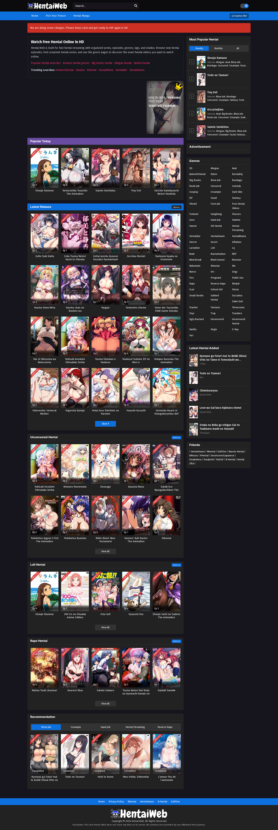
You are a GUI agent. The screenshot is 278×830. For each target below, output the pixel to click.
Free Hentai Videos (238, 205)
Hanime (80, 70)
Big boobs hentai (102, 63)
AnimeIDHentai (65, 70)
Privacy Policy (116, 801)
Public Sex (237, 277)
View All (176, 207)
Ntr (234, 265)
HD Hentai (216, 225)
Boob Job (212, 117)
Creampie (76, 727)
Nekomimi (194, 265)
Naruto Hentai (236, 451)
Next (105, 423)
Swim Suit (237, 301)
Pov (191, 277)
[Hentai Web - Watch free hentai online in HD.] (47, 7)
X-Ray (235, 329)
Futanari (193, 214)
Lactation (194, 247)
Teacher (193, 307)
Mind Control (218, 259)
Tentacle (215, 307)
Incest (214, 242)
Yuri (191, 335)
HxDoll (220, 459)
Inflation (236, 242)
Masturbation (218, 253)
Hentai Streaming (135, 727)
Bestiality (237, 174)
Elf (190, 197)
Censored (223, 65)
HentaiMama (106, 70)
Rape (192, 283)
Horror (193, 242)
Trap (213, 313)
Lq (233, 247)
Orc (212, 271)
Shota (235, 289)
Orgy (234, 271)
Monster (236, 259)
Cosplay (193, 191)
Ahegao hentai (122, 63)
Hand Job (105, 727)
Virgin (214, 329)
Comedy (236, 186)
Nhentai (211, 451)
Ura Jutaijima (215, 109)
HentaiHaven (137, 70)
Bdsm (214, 174)
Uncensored (217, 319)
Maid (191, 253)
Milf (234, 253)
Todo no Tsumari (217, 75)
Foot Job (215, 203)
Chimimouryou (209, 390)
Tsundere (237, 313)
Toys (191, 313)
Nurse (192, 271)
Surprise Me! (240, 16)
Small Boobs (196, 295)
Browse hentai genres (76, 63)
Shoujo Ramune (217, 58)
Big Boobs (227, 113)
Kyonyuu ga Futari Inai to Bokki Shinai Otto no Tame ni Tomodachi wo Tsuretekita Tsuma (223, 358)
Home (101, 801)
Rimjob (236, 283)
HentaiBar (121, 70)
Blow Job (46, 727)
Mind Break (195, 259)
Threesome (238, 307)
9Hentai (204, 455)
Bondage (212, 65)
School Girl (217, 289)
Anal (227, 62)
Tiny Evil (212, 92)
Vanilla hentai (142, 63)
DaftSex (221, 451)
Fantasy (234, 100)
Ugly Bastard (196, 319)
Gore (192, 219)
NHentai (91, 70)
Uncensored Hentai (238, 321)
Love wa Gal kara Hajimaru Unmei (220, 407)
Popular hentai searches (46, 63)
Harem (193, 225)
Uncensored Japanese (222, 455)
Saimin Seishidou (218, 127)
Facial (243, 65)
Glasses (236, 214)
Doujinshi (209, 459)
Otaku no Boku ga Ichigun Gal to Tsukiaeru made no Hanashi (220, 426)
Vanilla (192, 329)
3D (190, 168)
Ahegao (220, 62)
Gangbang (216, 214)
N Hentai (230, 459)
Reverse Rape (165, 727)
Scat (191, 289)
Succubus (237, 295)
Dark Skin (237, 191)
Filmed (193, 203)
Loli (213, 247)
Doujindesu (195, 459)
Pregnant (216, 277)
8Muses (193, 455)
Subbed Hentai (215, 297)
